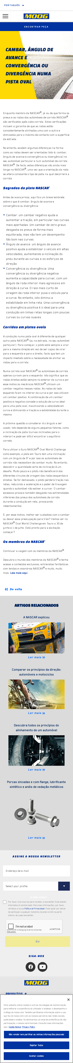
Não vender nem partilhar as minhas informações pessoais (36, 1034)
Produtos (14, 994)
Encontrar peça (36, 26)
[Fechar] (68, 1000)
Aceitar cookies (36, 1056)
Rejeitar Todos (36, 1045)
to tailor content (38, 897)
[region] (36, 1028)
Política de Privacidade (35, 908)
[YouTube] (42, 967)
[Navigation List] (5, 16)
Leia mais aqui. (19, 572)
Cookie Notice (15, 1027)
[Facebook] (30, 967)
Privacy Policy (28, 1027)
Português (12, 5)
